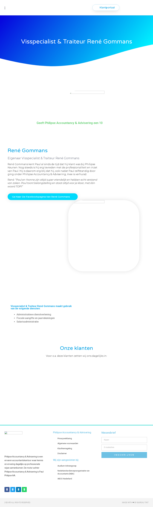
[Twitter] (12, 489)
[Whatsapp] (24, 489)
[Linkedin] (18, 489)
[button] (73, 7)
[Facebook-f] (7, 489)
